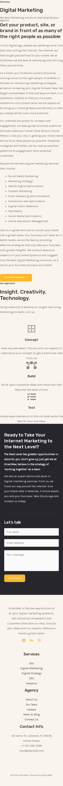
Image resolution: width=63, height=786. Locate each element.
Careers (31, 709)
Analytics (31, 683)
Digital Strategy (31, 673)
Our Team (31, 704)
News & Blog (31, 714)
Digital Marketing (31, 668)
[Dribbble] (39, 640)
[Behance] (31, 640)
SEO (31, 663)
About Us (31, 699)
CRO (31, 678)
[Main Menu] (55, 5)
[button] (16, 277)
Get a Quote (14, 578)
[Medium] (24, 640)
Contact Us (31, 719)
